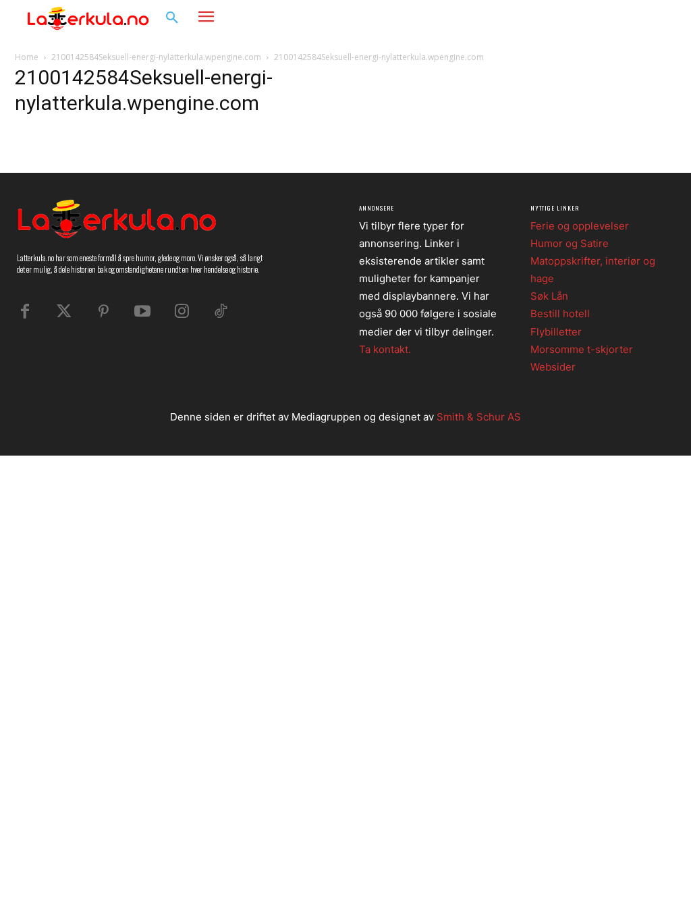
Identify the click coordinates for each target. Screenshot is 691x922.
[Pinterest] (103, 312)
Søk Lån (549, 296)
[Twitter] (64, 312)
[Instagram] (622, 18)
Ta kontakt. (385, 349)
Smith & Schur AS (479, 416)
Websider (553, 366)
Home (26, 57)
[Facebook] (596, 18)
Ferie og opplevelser (579, 225)
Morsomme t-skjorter (581, 349)
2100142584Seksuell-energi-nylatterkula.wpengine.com (156, 57)
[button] (172, 18)
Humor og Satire (569, 243)
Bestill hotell (560, 313)
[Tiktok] (221, 312)
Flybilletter (556, 331)
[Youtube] (142, 312)
